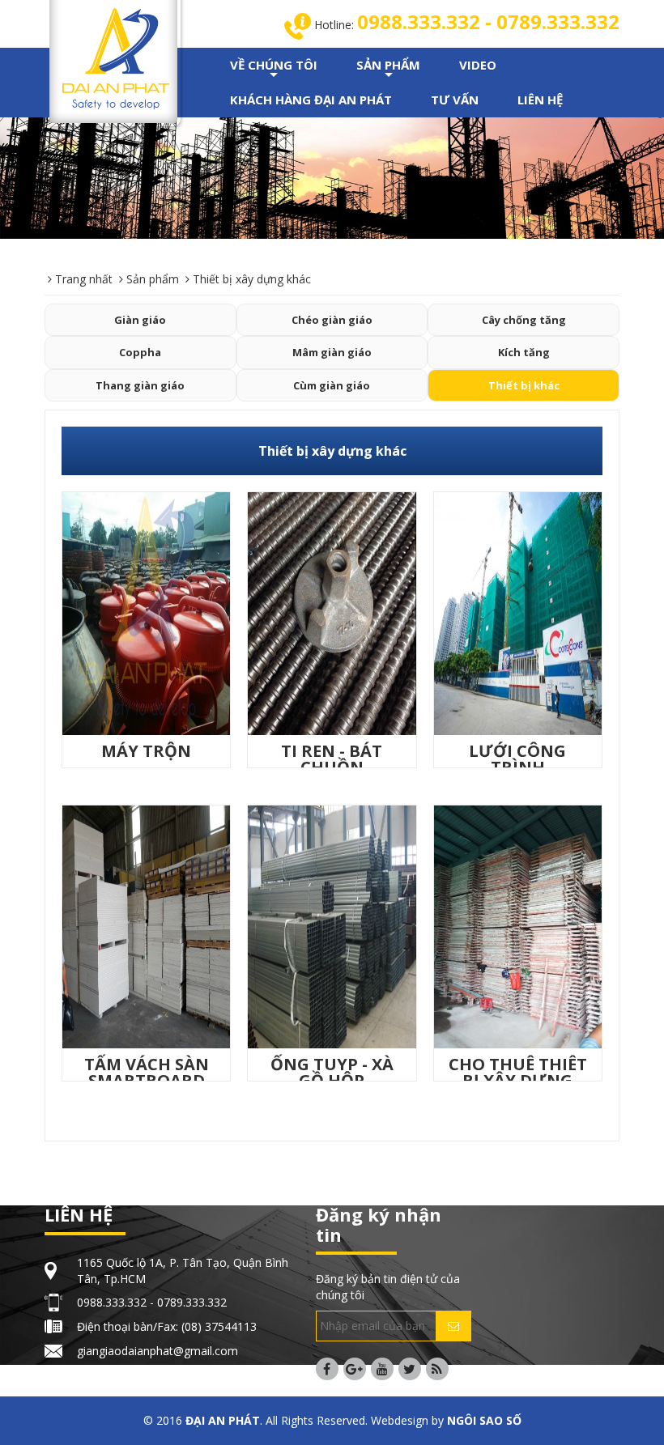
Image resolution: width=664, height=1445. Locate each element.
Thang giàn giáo (140, 385)
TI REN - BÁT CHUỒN (331, 759)
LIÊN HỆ (540, 99)
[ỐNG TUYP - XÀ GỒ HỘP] (331, 925)
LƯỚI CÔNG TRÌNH (517, 759)
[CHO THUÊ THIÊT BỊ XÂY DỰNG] (518, 925)
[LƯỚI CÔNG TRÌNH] (518, 612)
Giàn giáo (140, 319)
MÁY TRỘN (146, 751)
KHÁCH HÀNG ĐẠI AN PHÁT (311, 99)
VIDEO (477, 65)
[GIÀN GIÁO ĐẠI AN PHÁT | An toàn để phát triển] (115, 57)
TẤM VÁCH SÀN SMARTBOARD (146, 1072)
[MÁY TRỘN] (146, 612)
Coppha (140, 352)
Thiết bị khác (524, 385)
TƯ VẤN (455, 99)
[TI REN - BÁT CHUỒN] (331, 612)
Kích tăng (524, 352)
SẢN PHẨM (388, 70)
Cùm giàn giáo (331, 385)
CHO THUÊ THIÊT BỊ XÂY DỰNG (518, 1072)
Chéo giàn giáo (332, 319)
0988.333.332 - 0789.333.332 (488, 21)
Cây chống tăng (524, 319)
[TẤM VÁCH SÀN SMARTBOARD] (146, 925)
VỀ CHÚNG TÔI (273, 70)
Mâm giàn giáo (332, 352)
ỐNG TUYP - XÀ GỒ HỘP (332, 1072)
